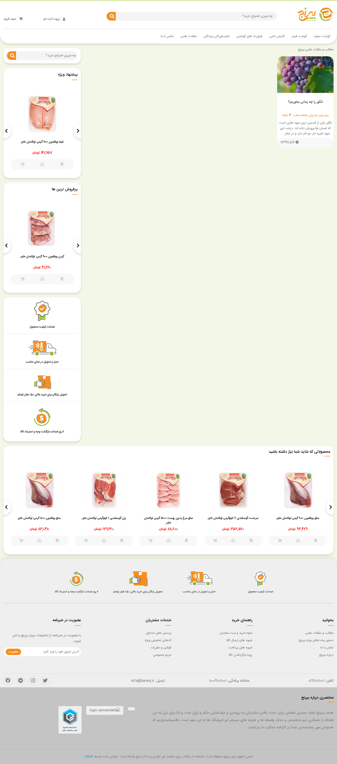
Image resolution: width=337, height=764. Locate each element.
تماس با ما (327, 647)
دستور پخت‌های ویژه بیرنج (316, 640)
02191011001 (316, 681)
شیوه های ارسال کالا (239, 640)
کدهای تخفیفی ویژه (158, 640)
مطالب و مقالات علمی (319, 633)
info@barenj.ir (142, 681)
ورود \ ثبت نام (51, 19)
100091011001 (217, 681)
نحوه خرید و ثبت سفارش (236, 633)
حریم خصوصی (162, 655)
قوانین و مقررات (161, 647)
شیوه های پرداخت (240, 647)
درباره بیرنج (326, 655)
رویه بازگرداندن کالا (240, 655)
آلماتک (88, 756)
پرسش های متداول (158, 633)
